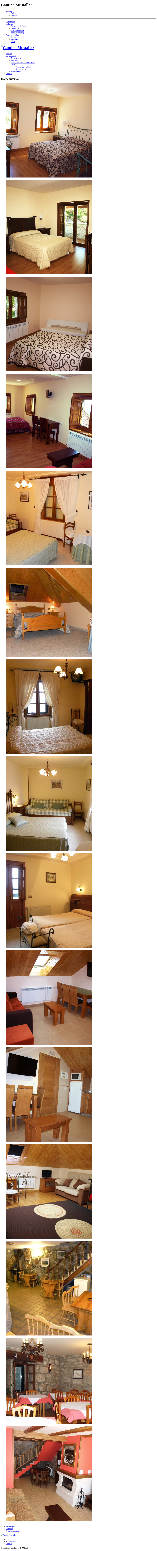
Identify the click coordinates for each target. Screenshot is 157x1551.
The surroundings (17, 33)
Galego (13, 13)
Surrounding (11, 56)
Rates (13, 42)
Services (9, 54)
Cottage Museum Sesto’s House (23, 63)
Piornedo (14, 60)
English (9, 11)
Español (14, 15)
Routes (13, 65)
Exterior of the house (19, 26)
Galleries (9, 24)
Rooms (13, 37)
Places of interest (17, 31)
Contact (9, 74)
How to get (10, 22)
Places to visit (16, 71)
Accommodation (12, 35)
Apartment (15, 39)
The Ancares (16, 58)
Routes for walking (23, 67)
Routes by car (21, 69)
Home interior (16, 28)
